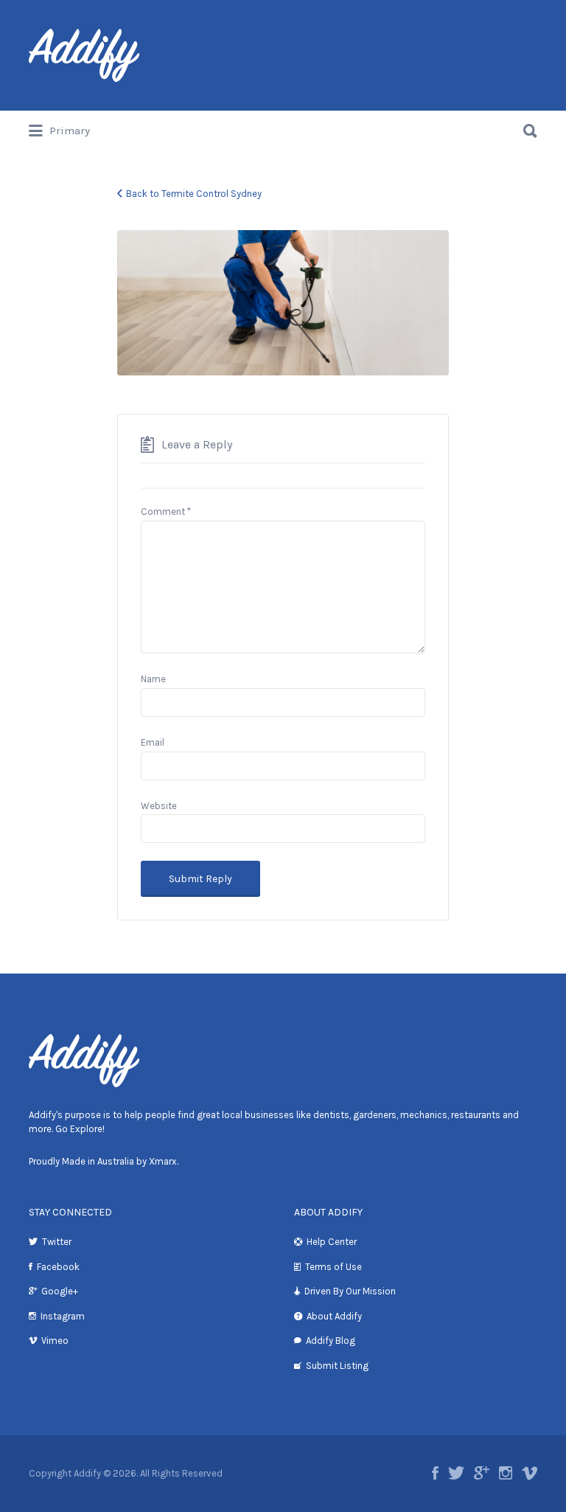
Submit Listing (337, 1365)
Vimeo (55, 1340)
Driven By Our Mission (350, 1291)
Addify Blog (330, 1340)
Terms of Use (333, 1266)
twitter (456, 1473)
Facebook (58, 1266)
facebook (435, 1473)
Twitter (56, 1241)
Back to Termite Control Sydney (194, 193)
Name (153, 678)
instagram (505, 1473)
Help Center (332, 1241)
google (481, 1473)
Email (152, 742)
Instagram (63, 1316)
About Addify (334, 1316)
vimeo (529, 1473)
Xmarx (163, 1161)
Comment (166, 511)
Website (159, 805)
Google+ (59, 1291)
